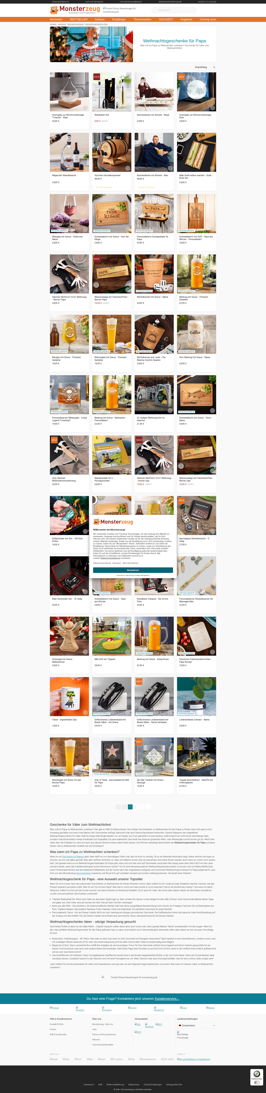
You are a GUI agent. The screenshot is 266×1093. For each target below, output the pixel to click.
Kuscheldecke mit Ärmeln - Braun (153, 115)
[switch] (257, 1082)
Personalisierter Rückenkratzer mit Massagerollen (196, 600)
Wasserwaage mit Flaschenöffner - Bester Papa (111, 298)
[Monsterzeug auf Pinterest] (138, 1074)
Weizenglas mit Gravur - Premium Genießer (110, 358)
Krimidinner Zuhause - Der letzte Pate (152, 600)
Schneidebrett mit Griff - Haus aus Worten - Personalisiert (196, 238)
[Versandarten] (154, 1030)
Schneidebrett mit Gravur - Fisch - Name (195, 419)
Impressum (89, 1084)
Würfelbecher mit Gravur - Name (152, 297)
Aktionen (96, 1039)
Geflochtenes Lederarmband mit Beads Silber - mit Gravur (110, 721)
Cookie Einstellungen (153, 1084)
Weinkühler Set (101, 115)
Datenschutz (133, 1084)
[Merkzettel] (202, 10)
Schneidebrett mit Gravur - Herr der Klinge (111, 238)
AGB (100, 1084)
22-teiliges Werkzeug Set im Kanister (151, 419)
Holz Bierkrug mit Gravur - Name (194, 357)
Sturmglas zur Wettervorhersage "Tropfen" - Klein (68, 116)
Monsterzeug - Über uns (102, 1024)
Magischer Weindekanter (64, 175)
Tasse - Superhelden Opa (64, 719)
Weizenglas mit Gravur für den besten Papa (66, 781)
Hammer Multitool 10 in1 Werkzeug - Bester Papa (69, 298)
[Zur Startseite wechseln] (75, 10)
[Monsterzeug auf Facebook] (127, 1074)
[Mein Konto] (210, 10)
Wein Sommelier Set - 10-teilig (67, 599)
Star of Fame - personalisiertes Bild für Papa (111, 781)
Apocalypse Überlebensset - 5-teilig (194, 539)
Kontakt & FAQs (56, 1024)
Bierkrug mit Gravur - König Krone (153, 659)
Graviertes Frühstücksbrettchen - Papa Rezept (195, 660)
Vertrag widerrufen (174, 1084)
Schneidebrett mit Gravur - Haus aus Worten (110, 600)
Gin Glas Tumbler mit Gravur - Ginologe (151, 781)
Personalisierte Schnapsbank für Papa (152, 238)
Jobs (94, 1029)
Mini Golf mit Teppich (104, 659)
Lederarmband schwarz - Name (194, 719)
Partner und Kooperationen (104, 1034)
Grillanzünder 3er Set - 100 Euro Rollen (67, 539)
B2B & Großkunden (58, 1034)
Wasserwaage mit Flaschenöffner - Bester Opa (196, 479)
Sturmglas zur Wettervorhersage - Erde (196, 116)
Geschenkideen (83, 873)
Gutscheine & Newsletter (102, 1045)
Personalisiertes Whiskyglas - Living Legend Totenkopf (69, 419)
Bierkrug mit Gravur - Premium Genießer (193, 298)
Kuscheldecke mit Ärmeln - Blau (152, 175)
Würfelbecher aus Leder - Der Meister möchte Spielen (151, 358)
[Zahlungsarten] (133, 1009)
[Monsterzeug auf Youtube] (149, 1074)
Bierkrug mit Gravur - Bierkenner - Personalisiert (110, 419)
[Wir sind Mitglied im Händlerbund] (193, 1059)
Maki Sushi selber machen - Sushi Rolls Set (195, 176)
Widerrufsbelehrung (115, 1084)
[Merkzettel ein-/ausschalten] (85, 107)
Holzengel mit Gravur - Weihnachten (63, 660)
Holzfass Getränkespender (107, 175)
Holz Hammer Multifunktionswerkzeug (64, 479)
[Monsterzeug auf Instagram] (116, 1074)
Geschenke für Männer (73, 856)
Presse (53, 1029)
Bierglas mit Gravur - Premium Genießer (66, 358)
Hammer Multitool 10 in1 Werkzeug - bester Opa (154, 479)
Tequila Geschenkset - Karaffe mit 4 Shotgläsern (196, 781)
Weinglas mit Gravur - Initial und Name (67, 238)
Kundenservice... (167, 998)
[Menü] (261, 1070)
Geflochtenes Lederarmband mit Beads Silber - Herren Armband (152, 721)
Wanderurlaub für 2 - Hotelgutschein (104, 479)
